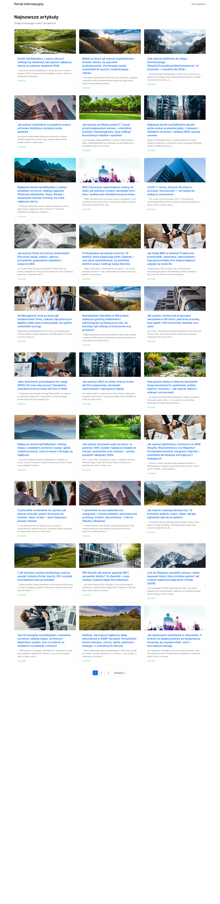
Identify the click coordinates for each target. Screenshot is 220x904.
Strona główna (199, 4)
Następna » (119, 673)
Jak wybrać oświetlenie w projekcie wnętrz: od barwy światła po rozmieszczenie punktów (44, 128)
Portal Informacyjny (29, 4)
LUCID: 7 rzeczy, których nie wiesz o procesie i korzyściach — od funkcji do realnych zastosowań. (171, 191)
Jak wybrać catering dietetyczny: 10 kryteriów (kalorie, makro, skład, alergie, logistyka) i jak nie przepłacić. (171, 514)
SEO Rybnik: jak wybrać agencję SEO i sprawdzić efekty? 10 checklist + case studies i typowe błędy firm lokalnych (105, 576)
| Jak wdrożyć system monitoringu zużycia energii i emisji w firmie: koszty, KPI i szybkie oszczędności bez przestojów (44, 576)
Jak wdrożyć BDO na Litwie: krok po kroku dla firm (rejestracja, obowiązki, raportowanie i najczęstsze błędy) (108, 385)
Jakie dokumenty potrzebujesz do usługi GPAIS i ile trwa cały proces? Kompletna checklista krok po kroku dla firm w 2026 (42, 385)
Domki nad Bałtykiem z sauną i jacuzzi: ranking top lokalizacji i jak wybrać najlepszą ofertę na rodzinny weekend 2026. (44, 62)
